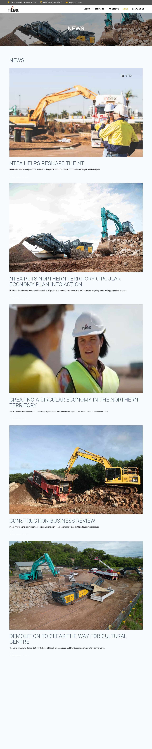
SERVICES (99, 9)
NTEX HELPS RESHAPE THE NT (46, 163)
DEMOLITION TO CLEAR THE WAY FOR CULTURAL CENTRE (68, 639)
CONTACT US (138, 9)
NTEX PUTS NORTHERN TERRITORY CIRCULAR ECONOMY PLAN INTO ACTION (65, 281)
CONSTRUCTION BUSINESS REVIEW (52, 521)
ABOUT (87, 9)
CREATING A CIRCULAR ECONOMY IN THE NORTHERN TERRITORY (73, 403)
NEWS (125, 9)
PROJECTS (114, 9)
